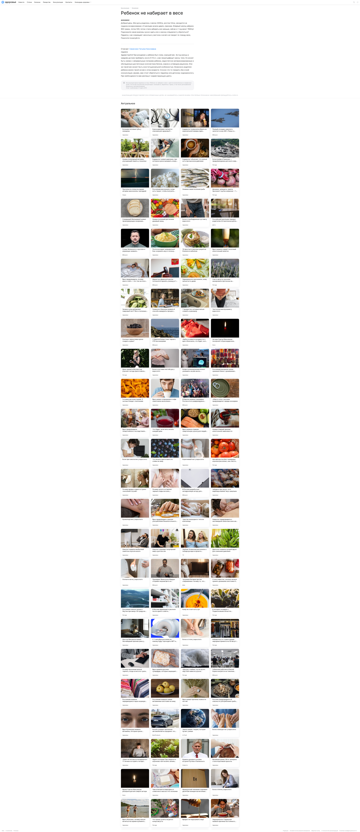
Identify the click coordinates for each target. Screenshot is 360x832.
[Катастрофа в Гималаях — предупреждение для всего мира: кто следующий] (225, 153)
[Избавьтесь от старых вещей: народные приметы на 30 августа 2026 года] (225, 633)
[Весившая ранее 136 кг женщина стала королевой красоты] (225, 753)
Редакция (285, 830)
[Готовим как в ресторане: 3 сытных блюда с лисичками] (135, 393)
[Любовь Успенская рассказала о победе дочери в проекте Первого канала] (195, 543)
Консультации (125, 8)
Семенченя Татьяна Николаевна (142, 49)
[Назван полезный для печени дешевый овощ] (165, 213)
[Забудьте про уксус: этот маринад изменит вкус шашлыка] (225, 483)
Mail (3, 830)
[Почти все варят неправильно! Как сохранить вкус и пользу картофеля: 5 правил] (165, 243)
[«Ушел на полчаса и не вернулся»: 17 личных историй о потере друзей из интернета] (135, 753)
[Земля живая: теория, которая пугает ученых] (195, 723)
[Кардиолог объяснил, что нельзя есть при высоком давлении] (195, 153)
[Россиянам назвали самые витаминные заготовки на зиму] (165, 693)
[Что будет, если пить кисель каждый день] (165, 423)
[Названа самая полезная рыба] (195, 183)
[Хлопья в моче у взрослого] (135, 573)
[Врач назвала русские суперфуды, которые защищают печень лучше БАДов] (165, 663)
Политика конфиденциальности (348, 830)
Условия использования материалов (300, 830)
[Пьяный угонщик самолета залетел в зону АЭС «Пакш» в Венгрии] (225, 123)
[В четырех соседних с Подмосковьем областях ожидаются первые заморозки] (225, 603)
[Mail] (3, 2)
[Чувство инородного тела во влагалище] (195, 513)
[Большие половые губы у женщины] (135, 123)
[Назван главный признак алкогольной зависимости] (225, 423)
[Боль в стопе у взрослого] (195, 633)
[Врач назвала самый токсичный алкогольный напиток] (225, 243)
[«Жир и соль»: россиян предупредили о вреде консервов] (225, 393)
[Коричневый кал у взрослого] (195, 453)
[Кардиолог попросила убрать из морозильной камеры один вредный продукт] (195, 123)
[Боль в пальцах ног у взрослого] (225, 723)
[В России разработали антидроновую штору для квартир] (195, 483)
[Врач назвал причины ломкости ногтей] (195, 693)
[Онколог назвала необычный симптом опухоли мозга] (135, 543)
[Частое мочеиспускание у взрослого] (225, 303)
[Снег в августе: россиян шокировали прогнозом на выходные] (225, 273)
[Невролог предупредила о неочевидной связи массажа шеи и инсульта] (225, 513)
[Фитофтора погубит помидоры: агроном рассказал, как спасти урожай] (225, 453)
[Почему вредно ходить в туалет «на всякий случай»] (135, 483)
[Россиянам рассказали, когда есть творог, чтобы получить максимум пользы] (165, 183)
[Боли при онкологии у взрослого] (135, 453)
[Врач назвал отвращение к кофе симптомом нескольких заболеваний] (165, 393)
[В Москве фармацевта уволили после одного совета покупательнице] (165, 603)
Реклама (16, 830)
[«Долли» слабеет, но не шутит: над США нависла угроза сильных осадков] (195, 663)
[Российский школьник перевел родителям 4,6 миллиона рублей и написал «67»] (225, 213)
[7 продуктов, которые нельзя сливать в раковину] (195, 303)
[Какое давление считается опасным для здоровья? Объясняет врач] (165, 123)
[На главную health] (10, 2)
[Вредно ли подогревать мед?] (195, 813)
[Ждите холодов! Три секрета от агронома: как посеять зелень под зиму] (165, 753)
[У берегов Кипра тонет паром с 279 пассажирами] (165, 333)
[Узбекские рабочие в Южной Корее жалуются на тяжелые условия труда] (225, 663)
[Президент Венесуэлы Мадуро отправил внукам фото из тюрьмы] (165, 573)
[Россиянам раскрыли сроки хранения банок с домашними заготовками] (225, 363)
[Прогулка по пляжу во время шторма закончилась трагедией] (135, 183)
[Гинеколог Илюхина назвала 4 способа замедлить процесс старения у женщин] (165, 303)
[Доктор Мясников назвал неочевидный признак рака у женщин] (135, 633)
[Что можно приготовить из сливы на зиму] (165, 453)
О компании (9, 830)
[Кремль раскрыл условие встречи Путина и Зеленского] (195, 753)
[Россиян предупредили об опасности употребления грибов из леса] (225, 693)
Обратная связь (315, 830)
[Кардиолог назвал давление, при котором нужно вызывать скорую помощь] (165, 153)
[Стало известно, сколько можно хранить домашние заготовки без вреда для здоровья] (225, 573)
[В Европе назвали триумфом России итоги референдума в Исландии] (195, 393)
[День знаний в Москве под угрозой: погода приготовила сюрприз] (135, 363)
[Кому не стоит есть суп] (195, 603)
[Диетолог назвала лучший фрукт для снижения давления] (225, 543)
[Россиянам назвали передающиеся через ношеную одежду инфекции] (135, 693)
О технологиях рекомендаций (330, 830)
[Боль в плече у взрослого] (225, 783)
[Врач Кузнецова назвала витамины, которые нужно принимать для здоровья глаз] (135, 723)
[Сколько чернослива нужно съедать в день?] (135, 333)
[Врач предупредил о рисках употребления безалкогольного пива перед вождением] (165, 513)
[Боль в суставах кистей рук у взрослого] (165, 363)
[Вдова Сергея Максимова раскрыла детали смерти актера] (135, 783)
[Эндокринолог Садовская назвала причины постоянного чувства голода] (225, 813)
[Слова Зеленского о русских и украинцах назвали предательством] (135, 243)
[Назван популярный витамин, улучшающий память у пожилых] (135, 153)
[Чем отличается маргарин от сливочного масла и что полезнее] (165, 783)
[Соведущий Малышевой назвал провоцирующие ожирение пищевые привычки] (135, 213)
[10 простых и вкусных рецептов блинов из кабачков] (195, 243)
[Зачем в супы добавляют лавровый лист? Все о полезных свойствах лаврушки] (135, 303)
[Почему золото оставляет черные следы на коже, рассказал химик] (165, 483)
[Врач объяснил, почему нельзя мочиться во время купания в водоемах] (135, 813)
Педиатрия (135, 8)
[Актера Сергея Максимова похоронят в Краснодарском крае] (225, 333)
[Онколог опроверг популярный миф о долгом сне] (165, 543)
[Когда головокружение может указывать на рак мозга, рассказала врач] (195, 363)
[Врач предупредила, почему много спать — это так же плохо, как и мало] (135, 273)
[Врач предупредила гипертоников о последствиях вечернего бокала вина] (135, 423)
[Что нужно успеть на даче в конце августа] (165, 813)
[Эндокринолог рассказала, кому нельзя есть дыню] (195, 273)
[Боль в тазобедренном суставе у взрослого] (195, 213)
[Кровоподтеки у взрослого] (135, 513)
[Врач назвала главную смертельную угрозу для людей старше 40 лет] (195, 423)
